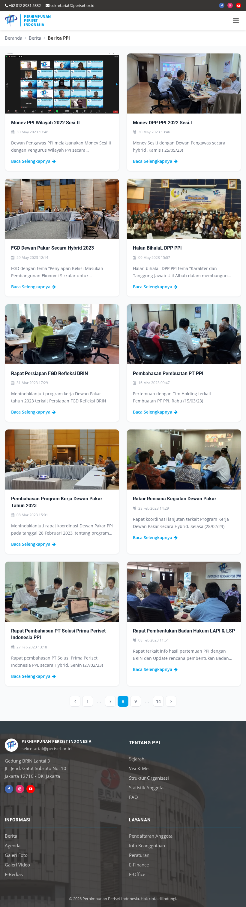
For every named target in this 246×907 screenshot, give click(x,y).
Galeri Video (17, 865)
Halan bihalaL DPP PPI (157, 248)
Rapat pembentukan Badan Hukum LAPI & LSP (184, 631)
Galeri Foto (16, 855)
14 (158, 701)
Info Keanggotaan (147, 845)
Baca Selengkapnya (30, 161)
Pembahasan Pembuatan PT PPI (168, 373)
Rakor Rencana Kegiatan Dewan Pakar (174, 499)
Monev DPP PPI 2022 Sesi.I (162, 123)
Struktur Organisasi (149, 778)
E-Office (137, 874)
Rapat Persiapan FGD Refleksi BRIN (49, 373)
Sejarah (136, 759)
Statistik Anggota (146, 787)
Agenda (12, 845)
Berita (35, 38)
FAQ (133, 797)
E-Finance (139, 865)
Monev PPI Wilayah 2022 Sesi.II (45, 123)
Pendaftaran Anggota (150, 836)
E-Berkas (14, 874)
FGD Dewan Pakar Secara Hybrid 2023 (52, 248)
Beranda (13, 38)
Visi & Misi (140, 768)
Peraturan (139, 855)
